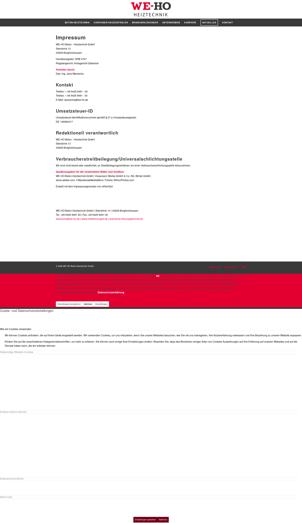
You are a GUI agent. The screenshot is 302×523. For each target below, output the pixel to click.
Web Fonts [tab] (6, 497)
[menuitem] (77, 22)
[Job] (222, 230)
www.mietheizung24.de (94, 219)
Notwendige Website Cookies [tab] (16, 352)
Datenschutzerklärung (111, 292)
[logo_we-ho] (151, 9)
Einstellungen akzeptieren (69, 304)
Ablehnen (88, 304)
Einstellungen (101, 304)
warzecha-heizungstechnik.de (126, 219)
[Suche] (237, 22)
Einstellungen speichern (145, 519)
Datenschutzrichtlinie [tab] (11, 478)
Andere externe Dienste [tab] (13, 412)
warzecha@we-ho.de (68, 219)
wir (157, 276)
